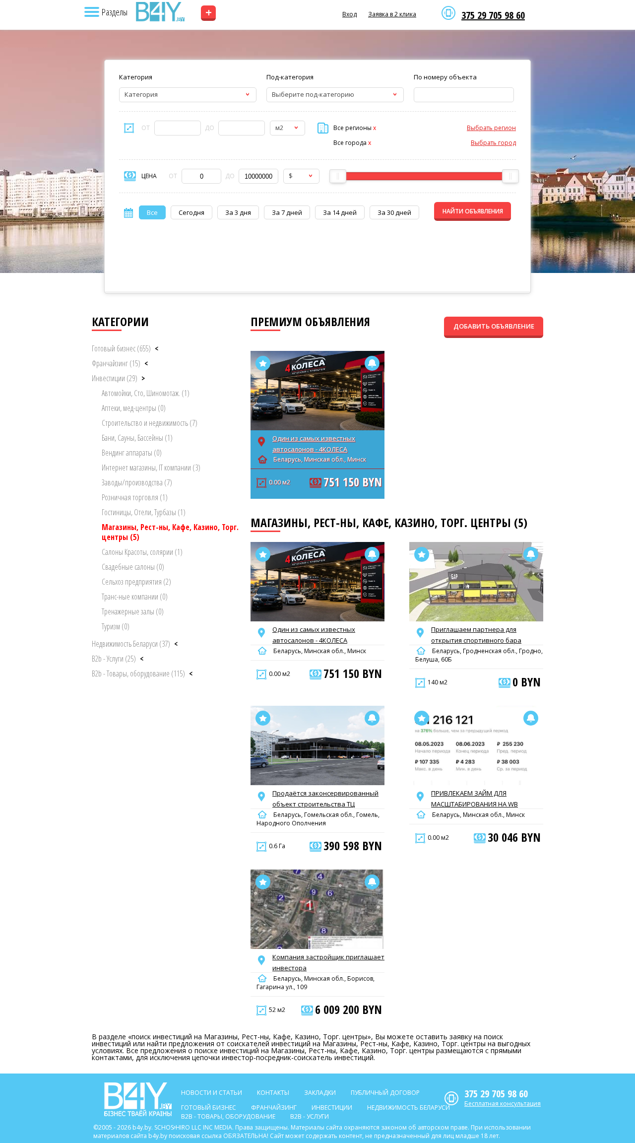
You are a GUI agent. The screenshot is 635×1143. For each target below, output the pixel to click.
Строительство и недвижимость (149, 423)
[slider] (337, 176)
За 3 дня (238, 212)
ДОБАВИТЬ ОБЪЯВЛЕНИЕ (493, 326)
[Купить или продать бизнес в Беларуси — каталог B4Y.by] (159, 12)
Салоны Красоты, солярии (142, 552)
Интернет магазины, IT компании (151, 467)
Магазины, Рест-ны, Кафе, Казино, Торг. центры (170, 532)
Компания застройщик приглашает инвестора (328, 962)
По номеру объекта (445, 76)
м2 (279, 127)
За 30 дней (394, 212)
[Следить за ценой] (372, 363)
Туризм (115, 626)
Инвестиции (114, 378)
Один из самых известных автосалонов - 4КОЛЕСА (313, 444)
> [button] (143, 378)
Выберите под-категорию (313, 94)
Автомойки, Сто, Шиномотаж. (146, 393)
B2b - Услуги (114, 659)
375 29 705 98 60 (493, 15)
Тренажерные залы (133, 611)
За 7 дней (287, 212)
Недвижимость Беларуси (131, 644)
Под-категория (290, 76)
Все (152, 212)
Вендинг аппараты (132, 453)
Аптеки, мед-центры (134, 408)
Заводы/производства (137, 482)
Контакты (273, 1092)
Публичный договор (385, 1092)
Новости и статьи (211, 1092)
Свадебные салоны (133, 567)
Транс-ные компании (135, 597)
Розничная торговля (135, 497)
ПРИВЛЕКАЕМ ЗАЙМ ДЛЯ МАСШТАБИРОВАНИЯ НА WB (474, 798)
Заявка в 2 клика (392, 14)
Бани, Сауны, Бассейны (137, 438)
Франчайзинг (116, 363)
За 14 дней (340, 212)
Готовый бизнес (121, 348)
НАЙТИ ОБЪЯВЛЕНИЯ (473, 211)
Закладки (320, 1092)
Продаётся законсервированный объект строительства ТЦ (325, 798)
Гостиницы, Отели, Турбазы (144, 512)
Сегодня (191, 212)
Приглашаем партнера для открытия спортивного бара (476, 635)
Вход (349, 14)
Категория (135, 76)
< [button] (156, 348)
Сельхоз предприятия (136, 582)
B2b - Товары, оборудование (138, 673)
